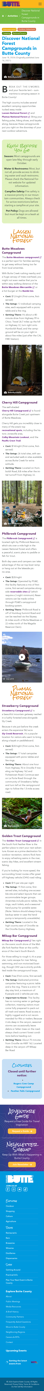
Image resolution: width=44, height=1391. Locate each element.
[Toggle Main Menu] (40, 4)
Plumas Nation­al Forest (14, 116)
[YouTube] (20, 1189)
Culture (9, 1216)
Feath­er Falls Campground (25, 1091)
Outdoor (10, 1206)
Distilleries (10, 1253)
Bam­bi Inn (27, 291)
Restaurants (11, 1233)
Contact (9, 1342)
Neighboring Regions (15, 1332)
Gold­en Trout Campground (21, 840)
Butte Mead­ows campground (23, 257)
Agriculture (11, 1221)
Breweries (10, 1243)
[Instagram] (14, 1189)
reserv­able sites (19, 591)
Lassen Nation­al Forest (14, 113)
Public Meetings (13, 1301)
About (8, 1296)
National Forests (19, 33)
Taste (9, 1227)
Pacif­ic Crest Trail (11, 440)
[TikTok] (25, 1189)
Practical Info (12, 1275)
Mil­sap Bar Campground (15, 940)
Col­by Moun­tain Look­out (15, 437)
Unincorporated (9, 29)
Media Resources (13, 1306)
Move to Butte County (15, 1327)
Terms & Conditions (31, 1384)
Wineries (10, 1248)
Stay (9, 1264)
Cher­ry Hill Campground (15, 410)
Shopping (10, 1211)
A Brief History (12, 1312)
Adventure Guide (22, 1113)
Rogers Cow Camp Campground (24, 1085)
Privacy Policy (18, 1384)
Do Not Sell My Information (22, 1387)
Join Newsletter (20, 1165)
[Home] (3, 15)
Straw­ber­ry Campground (16, 710)
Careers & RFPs (12, 1337)
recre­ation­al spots (12, 430)
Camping (6, 33)
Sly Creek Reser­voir (12, 733)
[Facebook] (8, 1189)
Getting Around (13, 1270)
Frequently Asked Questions (18, 1322)
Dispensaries (11, 1258)
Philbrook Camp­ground (19, 538)
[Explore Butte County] (11, 3)
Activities (13, 16)
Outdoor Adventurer (26, 29)
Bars (8, 1238)
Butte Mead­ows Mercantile (17, 287)
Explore (11, 1201)
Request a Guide (20, 1131)
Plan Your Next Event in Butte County (19, 1281)
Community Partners (15, 1317)
